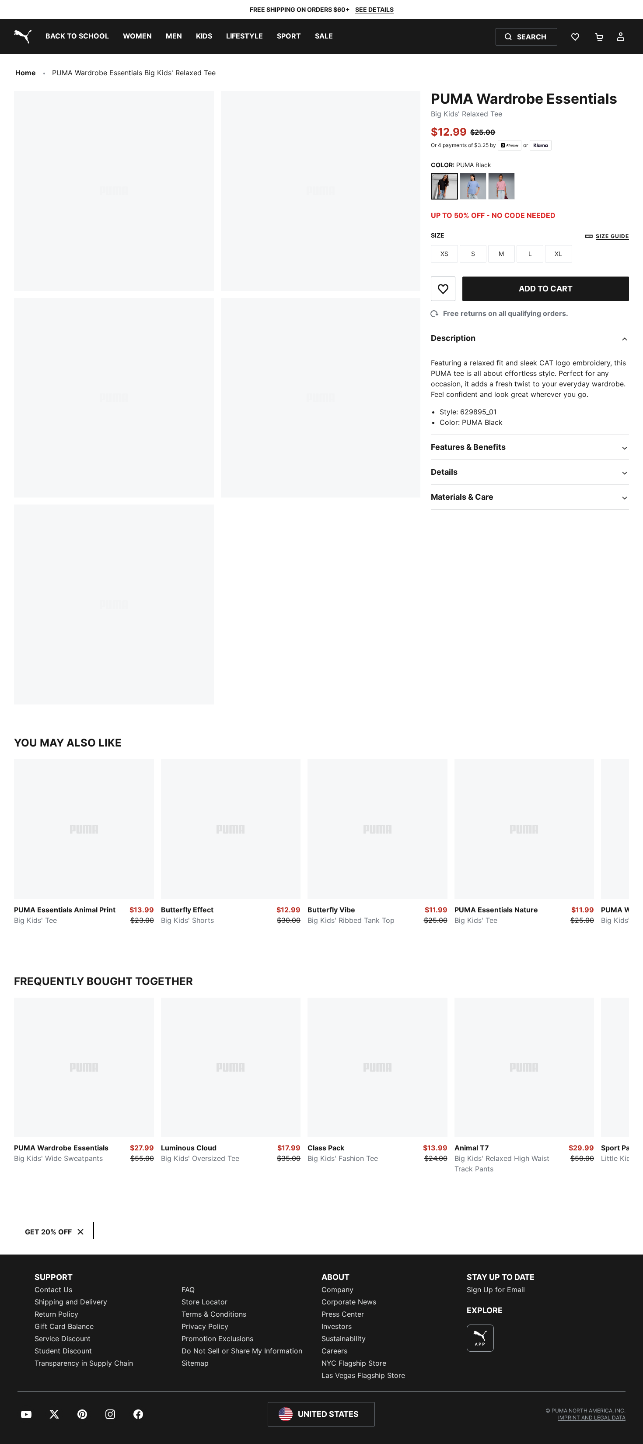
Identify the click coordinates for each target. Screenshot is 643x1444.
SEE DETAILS (374, 9)
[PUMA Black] (444, 186)
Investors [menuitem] (337, 1326)
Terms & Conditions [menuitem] (214, 1314)
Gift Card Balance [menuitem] (64, 1326)
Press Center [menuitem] (343, 1314)
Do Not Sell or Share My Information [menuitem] (242, 1350)
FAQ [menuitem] (188, 1289)
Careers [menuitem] (334, 1350)
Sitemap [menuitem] (195, 1363)
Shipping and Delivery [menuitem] (71, 1301)
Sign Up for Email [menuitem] (496, 1289)
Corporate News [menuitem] (349, 1301)
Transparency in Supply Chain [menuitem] (84, 1363)
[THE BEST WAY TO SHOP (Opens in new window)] (480, 1338)
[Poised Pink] (501, 186)
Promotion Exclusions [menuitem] (217, 1338)
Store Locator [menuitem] (204, 1301)
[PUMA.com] (21, 37)
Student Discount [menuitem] (63, 1350)
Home (25, 72)
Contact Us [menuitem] (53, 1289)
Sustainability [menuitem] (344, 1338)
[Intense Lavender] (473, 186)
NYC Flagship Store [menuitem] (354, 1363)
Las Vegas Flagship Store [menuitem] (363, 1375)
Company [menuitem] (337, 1289)
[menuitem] (77, 37)
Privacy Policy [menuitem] (205, 1326)
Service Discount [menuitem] (63, 1338)
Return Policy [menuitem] (56, 1314)
